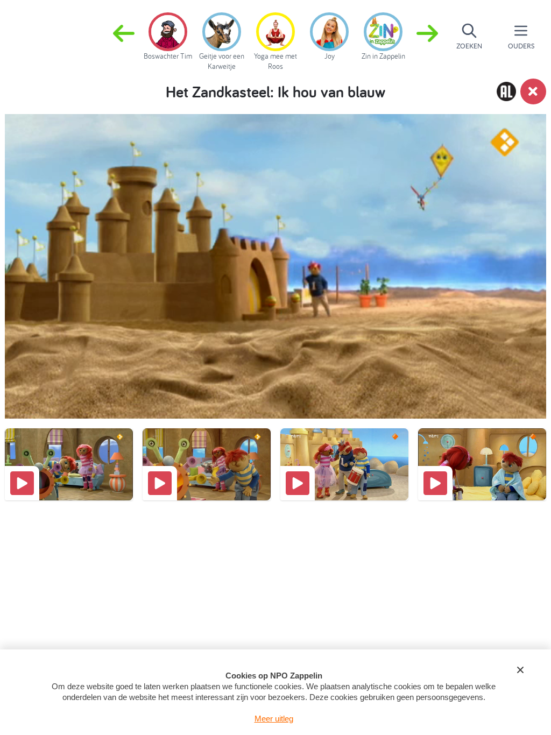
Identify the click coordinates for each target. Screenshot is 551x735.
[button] (427, 36)
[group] (168, 34)
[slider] (277, 372)
